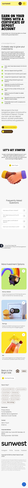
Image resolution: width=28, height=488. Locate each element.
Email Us (3, 425)
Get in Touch (5, 423)
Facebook (24, 450)
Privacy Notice (5, 410)
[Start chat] (24, 484)
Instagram (4, 450)
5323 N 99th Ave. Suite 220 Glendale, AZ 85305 (13, 433)
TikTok (11, 450)
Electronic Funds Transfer (9, 416)
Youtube (17, 450)
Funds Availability (6, 412)
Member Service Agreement (9, 414)
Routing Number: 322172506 (9, 435)
